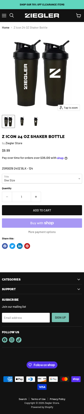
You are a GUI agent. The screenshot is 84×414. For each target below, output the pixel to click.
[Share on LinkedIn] (20, 246)
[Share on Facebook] (5, 246)
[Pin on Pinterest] (27, 246)
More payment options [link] (42, 232)
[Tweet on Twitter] (12, 246)
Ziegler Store (13, 143)
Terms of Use (38, 399)
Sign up (60, 317)
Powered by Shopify (42, 407)
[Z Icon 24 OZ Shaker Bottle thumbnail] (8, 121)
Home (5, 27)
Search (23, 399)
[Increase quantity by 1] (36, 197)
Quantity (7, 188)
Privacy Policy (57, 399)
